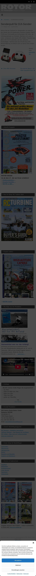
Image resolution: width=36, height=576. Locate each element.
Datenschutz (19, 573)
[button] (33, 543)
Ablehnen (18, 565)
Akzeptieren (18, 560)
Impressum (26, 573)
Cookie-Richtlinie (11, 573)
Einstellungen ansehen (18, 570)
